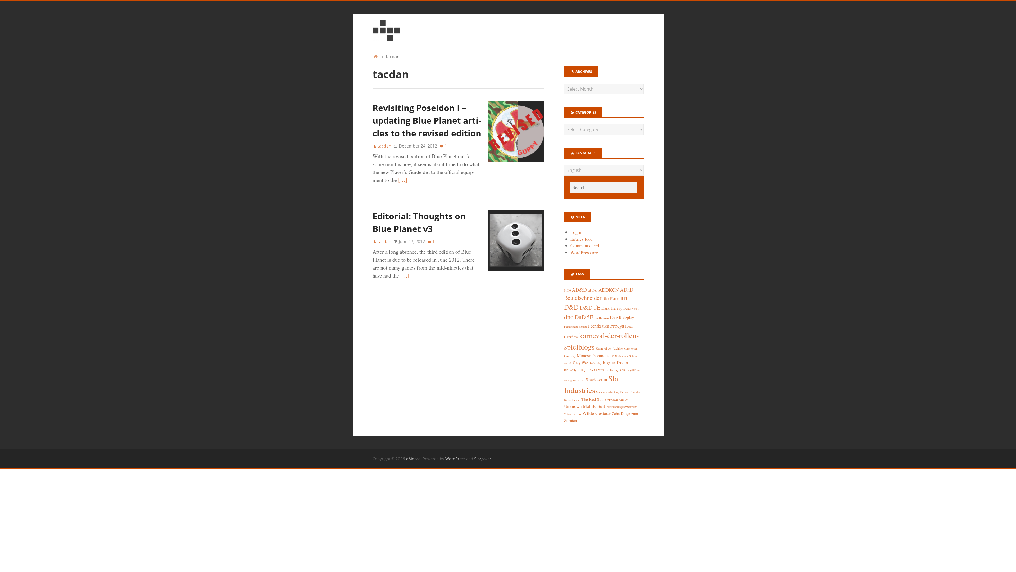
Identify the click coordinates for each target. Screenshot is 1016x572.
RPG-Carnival (596, 370)
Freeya (617, 325)
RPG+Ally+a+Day (575, 370)
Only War (580, 362)
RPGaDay (612, 370)
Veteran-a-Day (572, 414)
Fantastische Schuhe (575, 326)
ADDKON (608, 290)
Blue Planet (610, 298)
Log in (576, 232)
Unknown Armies (616, 399)
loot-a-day (570, 356)
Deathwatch (631, 308)
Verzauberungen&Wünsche (621, 407)
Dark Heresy (611, 308)
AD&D (579, 289)
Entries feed (581, 239)
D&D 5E (590, 307)
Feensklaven (598, 326)
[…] (402, 180)
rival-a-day (595, 363)
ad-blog (592, 290)
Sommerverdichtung (607, 392)
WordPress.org (584, 252)
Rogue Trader (615, 362)
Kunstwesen (630, 348)
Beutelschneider (582, 297)
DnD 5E (584, 317)
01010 (567, 290)
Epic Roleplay (622, 317)
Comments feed (584, 246)
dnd (569, 316)
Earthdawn (601, 318)
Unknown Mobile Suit (584, 406)
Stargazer (482, 458)
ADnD (626, 289)
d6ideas (413, 458)
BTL (624, 298)
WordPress (455, 458)
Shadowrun (596, 380)
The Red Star (592, 399)
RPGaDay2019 (627, 370)
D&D (571, 307)
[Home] (376, 56)
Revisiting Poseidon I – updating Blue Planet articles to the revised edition (427, 120)
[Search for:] (603, 187)
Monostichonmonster (595, 355)
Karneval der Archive (609, 348)
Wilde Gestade (596, 413)
